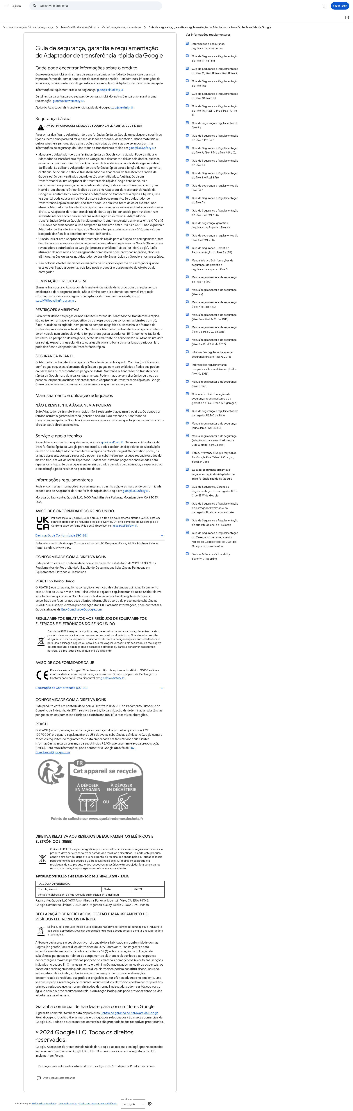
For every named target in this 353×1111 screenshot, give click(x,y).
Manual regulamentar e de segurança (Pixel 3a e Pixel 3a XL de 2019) (214, 317)
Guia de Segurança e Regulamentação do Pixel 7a (215, 200)
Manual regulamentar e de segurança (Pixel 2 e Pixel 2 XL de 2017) (214, 342)
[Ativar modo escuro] (149, 1103)
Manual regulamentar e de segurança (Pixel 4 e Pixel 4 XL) (214, 304)
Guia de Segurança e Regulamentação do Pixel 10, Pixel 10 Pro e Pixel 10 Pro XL (215, 111)
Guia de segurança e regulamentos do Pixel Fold (215, 188)
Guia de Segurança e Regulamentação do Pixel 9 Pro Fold (215, 138)
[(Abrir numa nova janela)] (346, 17)
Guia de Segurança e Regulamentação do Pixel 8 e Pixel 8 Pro (215, 175)
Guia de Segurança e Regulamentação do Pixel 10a (215, 83)
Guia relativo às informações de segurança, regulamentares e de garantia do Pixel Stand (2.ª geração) (214, 399)
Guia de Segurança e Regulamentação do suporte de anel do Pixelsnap (215, 523)
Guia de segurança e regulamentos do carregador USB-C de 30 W (215, 413)
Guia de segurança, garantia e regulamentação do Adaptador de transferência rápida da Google (213, 474)
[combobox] (101, 6)
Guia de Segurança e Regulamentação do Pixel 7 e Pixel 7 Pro (215, 213)
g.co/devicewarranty (67, 101)
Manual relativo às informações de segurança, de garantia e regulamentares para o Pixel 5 (212, 265)
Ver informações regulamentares (208, 35)
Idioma (128, 1099)
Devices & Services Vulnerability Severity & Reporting (211, 556)
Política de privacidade (44, 1103)
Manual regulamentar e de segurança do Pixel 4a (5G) (214, 279)
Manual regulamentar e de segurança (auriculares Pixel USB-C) (214, 426)
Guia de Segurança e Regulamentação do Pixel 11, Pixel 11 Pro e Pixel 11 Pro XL (215, 71)
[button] (6, 5)
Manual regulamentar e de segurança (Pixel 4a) (214, 292)
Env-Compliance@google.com (81, 609)
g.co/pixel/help (120, 107)
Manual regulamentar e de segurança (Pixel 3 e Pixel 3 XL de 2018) (214, 329)
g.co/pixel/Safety (108, 90)
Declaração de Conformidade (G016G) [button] (61, 535)
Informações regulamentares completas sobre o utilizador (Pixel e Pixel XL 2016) (214, 369)
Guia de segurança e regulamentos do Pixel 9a (215, 125)
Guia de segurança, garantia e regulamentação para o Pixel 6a (211, 225)
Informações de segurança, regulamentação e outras (208, 46)
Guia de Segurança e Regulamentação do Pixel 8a (215, 163)
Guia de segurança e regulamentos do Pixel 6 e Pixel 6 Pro (215, 238)
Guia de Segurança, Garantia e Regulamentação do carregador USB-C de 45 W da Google (214, 491)
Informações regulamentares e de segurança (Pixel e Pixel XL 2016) (212, 354)
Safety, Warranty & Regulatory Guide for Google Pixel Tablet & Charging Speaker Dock (214, 457)
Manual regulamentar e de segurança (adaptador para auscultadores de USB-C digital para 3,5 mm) (214, 440)
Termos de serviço (67, 1103)
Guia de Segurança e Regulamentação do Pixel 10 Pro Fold (215, 96)
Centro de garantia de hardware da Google (129, 1013)
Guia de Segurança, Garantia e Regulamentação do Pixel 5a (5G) (212, 250)
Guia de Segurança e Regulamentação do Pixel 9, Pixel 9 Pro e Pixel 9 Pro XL (215, 150)
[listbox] (133, 1104)
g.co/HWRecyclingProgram (53, 301)
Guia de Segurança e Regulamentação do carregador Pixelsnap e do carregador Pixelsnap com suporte (215, 508)
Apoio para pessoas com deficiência (98, 1103)
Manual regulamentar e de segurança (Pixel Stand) (214, 384)
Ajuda (16, 6)
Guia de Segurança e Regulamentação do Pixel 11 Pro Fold (215, 58)
